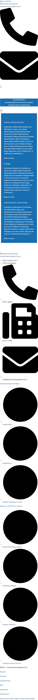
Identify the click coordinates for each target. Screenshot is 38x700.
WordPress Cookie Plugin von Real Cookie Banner (17, 699)
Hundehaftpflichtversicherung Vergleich (19, 102)
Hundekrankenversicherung (19, 94)
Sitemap (3, 676)
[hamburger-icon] (1, 87)
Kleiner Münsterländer (14, 122)
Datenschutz (4, 694)
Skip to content (5, 1)
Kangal (7, 164)
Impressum (4, 690)
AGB (1, 685)
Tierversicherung (19, 108)
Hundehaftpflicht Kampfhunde (19, 105)
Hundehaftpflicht (19, 97)
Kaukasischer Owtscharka (15, 203)
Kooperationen (5, 681)
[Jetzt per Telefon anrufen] (19, 45)
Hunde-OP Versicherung (19, 92)
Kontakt (3, 672)
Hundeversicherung (19, 89)
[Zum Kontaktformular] (19, 84)
